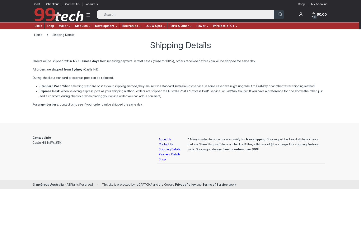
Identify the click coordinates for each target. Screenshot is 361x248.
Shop (301, 4)
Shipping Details (169, 149)
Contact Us (72, 4)
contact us (67, 104)
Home (38, 35)
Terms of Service (215, 184)
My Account (319, 4)
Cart (37, 4)
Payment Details (169, 154)
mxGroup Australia (50, 184)
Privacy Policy (185, 184)
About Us (92, 4)
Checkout (52, 4)
